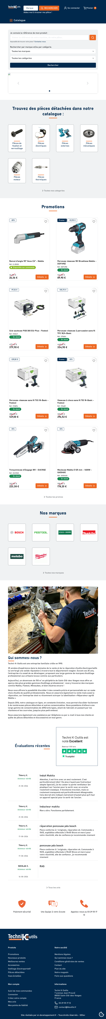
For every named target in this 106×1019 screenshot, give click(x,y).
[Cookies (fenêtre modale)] (101, 1014)
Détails (40, 277)
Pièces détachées (16, 972)
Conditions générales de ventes (69, 962)
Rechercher (51, 8)
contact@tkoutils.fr (67, 1007)
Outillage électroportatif (19, 969)
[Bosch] (17, 532)
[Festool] (41, 532)
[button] (71, 8)
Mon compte (13, 984)
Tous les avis (54, 888)
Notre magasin (61, 972)
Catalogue (19, 20)
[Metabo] (17, 556)
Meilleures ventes (16, 962)
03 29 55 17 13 (65, 1003)
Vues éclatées (14, 976)
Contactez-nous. (40, 41)
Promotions (13, 954)
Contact (58, 965)
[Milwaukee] (41, 556)
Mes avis (12, 1002)
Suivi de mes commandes (20, 991)
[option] (53, 83)
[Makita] (89, 532)
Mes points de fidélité (18, 1005)
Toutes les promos (54, 497)
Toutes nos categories (54, 191)
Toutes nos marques (54, 573)
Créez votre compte (17, 998)
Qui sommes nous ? (64, 958)
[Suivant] (88, 83)
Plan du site (60, 969)
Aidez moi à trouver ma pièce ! (38, 12)
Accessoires (13, 965)
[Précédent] (18, 83)
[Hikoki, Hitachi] (65, 532)
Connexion (13, 994)
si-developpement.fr (46, 1015)
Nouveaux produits (17, 958)
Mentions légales (62, 954)
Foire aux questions (64, 976)
